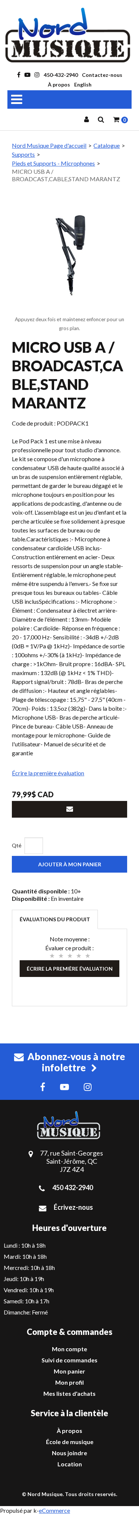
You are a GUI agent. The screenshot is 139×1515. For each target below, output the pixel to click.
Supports (23, 154)
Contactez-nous (102, 75)
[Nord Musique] (69, 35)
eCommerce (54, 1510)
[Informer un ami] (69, 809)
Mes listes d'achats (69, 1393)
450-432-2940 (61, 75)
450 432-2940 (72, 1187)
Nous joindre (69, 1452)
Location (69, 1463)
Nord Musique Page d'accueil (49, 145)
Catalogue (106, 145)
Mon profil (69, 1382)
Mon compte (69, 1348)
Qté (16, 845)
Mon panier (69, 1371)
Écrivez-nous (73, 1207)
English (83, 84)
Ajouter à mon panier (69, 864)
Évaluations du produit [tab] (55, 919)
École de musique (69, 1441)
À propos (59, 84)
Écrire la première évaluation (48, 772)
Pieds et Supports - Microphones (53, 163)
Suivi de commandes (69, 1360)
